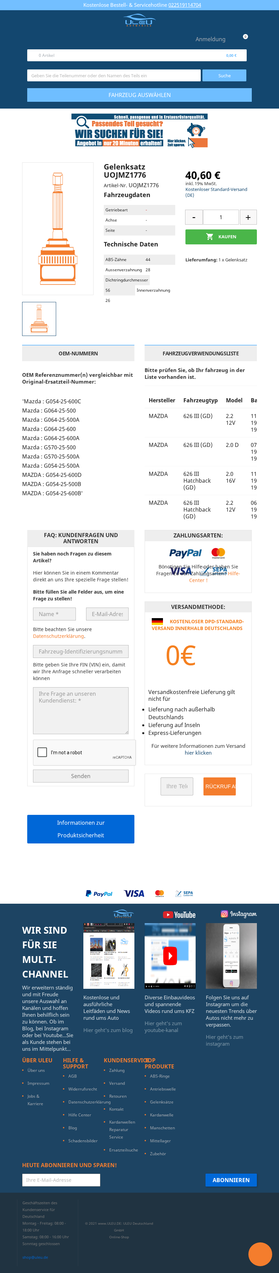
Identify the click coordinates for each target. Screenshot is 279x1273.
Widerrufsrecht (82, 1089)
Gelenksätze (162, 1102)
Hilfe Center (79, 1115)
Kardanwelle (162, 1115)
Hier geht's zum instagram (224, 1040)
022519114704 (184, 4)
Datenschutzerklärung (58, 636)
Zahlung (117, 1070)
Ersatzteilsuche (123, 1150)
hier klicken (198, 752)
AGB (72, 1076)
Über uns (36, 1070)
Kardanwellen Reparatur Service (122, 1129)
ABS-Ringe (160, 1076)
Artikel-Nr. (115, 185)
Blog (72, 1128)
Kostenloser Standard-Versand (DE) (216, 192)
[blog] (108, 955)
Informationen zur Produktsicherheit (81, 829)
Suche (224, 75)
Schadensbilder (83, 1141)
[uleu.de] (139, 20)
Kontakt (116, 1109)
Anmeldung (210, 39)
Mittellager (160, 1141)
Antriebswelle (163, 1089)
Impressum (38, 1083)
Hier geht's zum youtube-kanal (163, 1026)
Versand (117, 1083)
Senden (81, 776)
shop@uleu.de (35, 1257)
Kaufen (221, 236)
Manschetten (162, 1128)
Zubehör (158, 1154)
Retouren (118, 1096)
